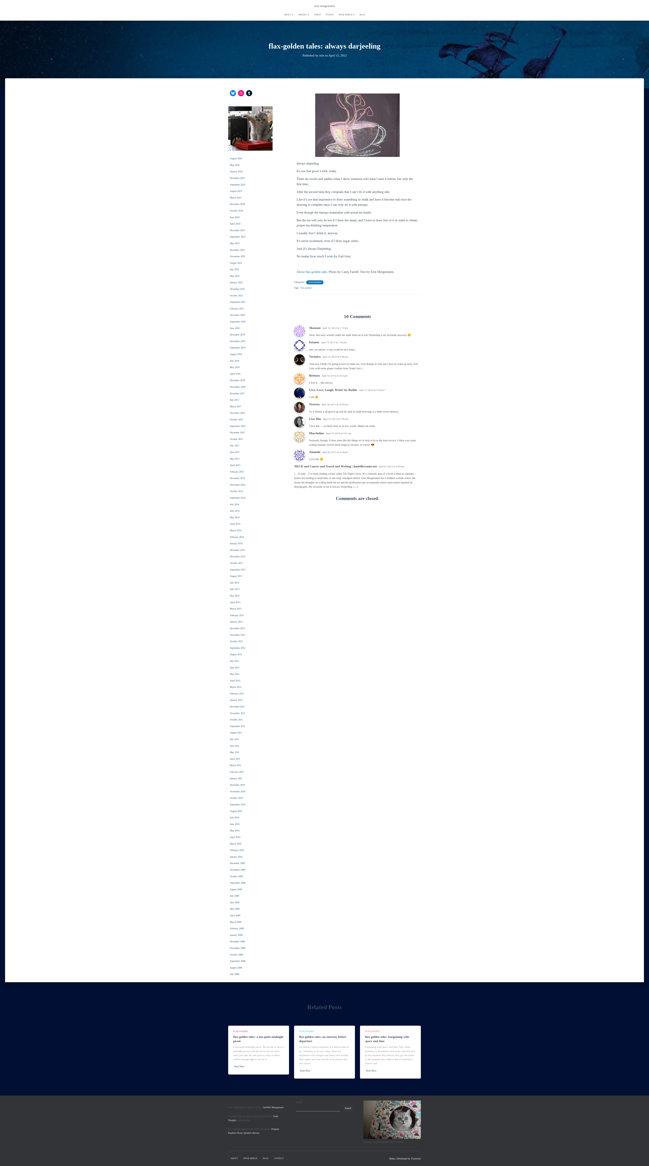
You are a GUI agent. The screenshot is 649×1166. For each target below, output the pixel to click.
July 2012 (234, 661)
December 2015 (237, 432)
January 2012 (236, 700)
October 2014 (236, 491)
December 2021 (237, 289)
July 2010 (234, 817)
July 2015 (234, 445)
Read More (239, 1066)
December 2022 (237, 250)
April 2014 (235, 524)
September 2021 (237, 302)
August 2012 (236, 654)
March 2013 (235, 609)
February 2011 (237, 772)
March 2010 (235, 844)
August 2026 (236, 158)
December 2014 (237, 478)
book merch (346, 15)
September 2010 (237, 804)
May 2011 (234, 752)
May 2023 (234, 243)
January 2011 (236, 778)
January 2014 (236, 543)
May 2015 (234, 459)
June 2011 (234, 746)
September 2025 (237, 184)
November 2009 (237, 870)
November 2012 (237, 635)
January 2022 (236, 282)
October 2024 (236, 210)
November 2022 (237, 256)
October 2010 (236, 798)
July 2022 (234, 269)
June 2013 (234, 589)
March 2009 (235, 922)
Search (299, 1102)
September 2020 (237, 321)
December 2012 (237, 628)
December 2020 (237, 315)
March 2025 (235, 197)
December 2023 (237, 230)
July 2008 (234, 974)
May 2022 (234, 276)
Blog (362, 15)
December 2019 (237, 334)
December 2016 (237, 413)
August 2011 (236, 732)
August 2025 (236, 191)
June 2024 (234, 217)
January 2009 (236, 935)
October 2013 (236, 563)
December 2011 (237, 706)
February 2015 (237, 472)
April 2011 (235, 759)
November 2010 (237, 791)
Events (330, 15)
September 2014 (237, 498)
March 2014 (235, 530)
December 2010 (237, 785)
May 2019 (234, 367)
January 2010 (236, 857)
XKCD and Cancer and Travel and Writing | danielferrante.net (335, 466)
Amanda (314, 452)
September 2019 (237, 347)
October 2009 (236, 876)
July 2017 (234, 400)
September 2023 (237, 237)
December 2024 (237, 204)
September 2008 (237, 961)
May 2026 (234, 165)
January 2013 (236, 622)
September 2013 (237, 569)
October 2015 (236, 439)
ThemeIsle (416, 1158)
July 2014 (234, 504)
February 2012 (237, 693)
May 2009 (234, 909)
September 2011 (237, 726)
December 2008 (237, 941)
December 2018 (237, 380)
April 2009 (235, 915)
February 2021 (237, 308)
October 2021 (236, 295)
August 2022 (236, 263)
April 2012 (235, 680)
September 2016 (237, 426)
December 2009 (237, 863)
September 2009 (237, 883)
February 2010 (237, 850)
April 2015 (235, 465)
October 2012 (236, 641)
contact (279, 1158)
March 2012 (235, 687)
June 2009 (234, 902)
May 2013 (234, 595)
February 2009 (237, 928)
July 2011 (234, 739)
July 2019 (234, 361)
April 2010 (235, 837)
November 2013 (237, 556)
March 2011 (235, 765)
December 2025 (237, 178)
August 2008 (236, 967)
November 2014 (237, 485)
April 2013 (235, 602)
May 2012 (234, 674)
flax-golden (315, 282)
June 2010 (234, 824)
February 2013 (237, 615)
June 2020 (234, 328)
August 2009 (236, 889)
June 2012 (234, 667)
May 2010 (234, 830)
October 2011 (236, 719)
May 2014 (234, 517)
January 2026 (236, 171)
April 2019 (235, 374)
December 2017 (237, 393)
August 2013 (236, 576)
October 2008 (236, 954)
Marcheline (316, 433)
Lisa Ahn (315, 419)
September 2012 (237, 648)
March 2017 (235, 406)
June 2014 (234, 511)
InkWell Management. (273, 1107)
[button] (292, 15)
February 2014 (237, 537)
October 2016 (236, 419)
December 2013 (237, 550)
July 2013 (234, 582)
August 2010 (236, 811)
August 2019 (236, 354)
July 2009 (234, 896)
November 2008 (237, 948)
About (287, 15)
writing (302, 15)
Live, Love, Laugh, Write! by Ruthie (333, 390)
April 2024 (235, 224)
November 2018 (237, 387)
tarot (317, 15)
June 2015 (234, 452)
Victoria (314, 404)
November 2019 (237, 341)
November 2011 (237, 713)
